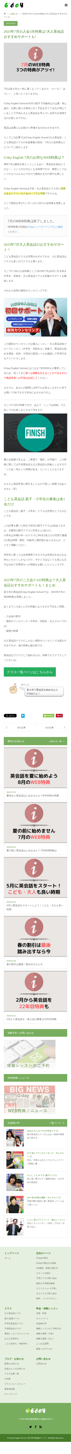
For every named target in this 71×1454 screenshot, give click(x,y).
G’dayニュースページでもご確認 (45, 226)
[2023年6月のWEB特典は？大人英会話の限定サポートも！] (19, 727)
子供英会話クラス (12, 1328)
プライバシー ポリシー (15, 1384)
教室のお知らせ (11, 1363)
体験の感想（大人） (45, 1338)
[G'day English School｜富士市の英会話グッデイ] (24, 5)
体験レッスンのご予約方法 (48, 1328)
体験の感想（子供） (45, 1333)
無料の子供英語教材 (45, 1283)
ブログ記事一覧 (11, 1374)
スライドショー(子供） (47, 1288)
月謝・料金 (41, 1313)
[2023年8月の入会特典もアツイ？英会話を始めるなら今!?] (51, 727)
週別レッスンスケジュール (16, 1333)
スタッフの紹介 (43, 1273)
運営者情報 (9, 1389)
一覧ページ (55, 1123)
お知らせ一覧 (55, 741)
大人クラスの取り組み (46, 1293)
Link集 (7, 1379)
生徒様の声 (41, 1323)
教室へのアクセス (44, 1349)
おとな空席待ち (11, 1338)
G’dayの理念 (42, 1258)
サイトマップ (10, 1394)
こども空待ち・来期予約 (15, 1343)
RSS (40, 1426)
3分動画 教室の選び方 (47, 1268)
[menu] (66, 5)
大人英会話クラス (12, 1313)
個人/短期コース (11, 1318)
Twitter (30, 1426)
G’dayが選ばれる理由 (46, 1263)
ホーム (7, 1258)
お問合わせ (41, 1363)
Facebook (35, 1426)
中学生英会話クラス (13, 1323)
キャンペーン (42, 1318)
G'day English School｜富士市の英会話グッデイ (28, 1438)
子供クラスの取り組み (46, 1278)
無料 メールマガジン (46, 1298)
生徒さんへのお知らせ (14, 1368)
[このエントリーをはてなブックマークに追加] (23, 716)
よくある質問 (42, 1343)
